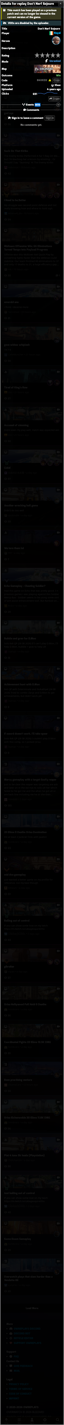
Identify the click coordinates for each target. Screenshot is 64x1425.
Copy (56, 80)
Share (56, 98)
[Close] (60, 3)
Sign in (50, 118)
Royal (57, 33)
